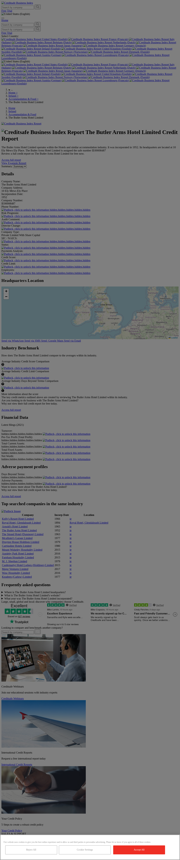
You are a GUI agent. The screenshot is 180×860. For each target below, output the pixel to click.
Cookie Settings (85, 849)
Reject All (31, 849)
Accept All (139, 849)
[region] (90, 847)
